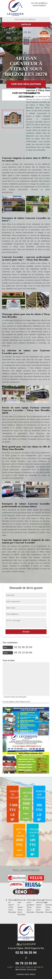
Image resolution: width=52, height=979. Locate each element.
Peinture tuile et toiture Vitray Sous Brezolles (20, 907)
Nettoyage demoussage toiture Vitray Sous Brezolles (38, 906)
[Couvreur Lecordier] (15, 8)
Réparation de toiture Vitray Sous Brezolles (10, 906)
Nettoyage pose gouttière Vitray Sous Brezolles (29, 906)
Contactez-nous (26, 974)
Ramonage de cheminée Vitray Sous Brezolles (47, 906)
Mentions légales (26, 970)
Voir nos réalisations (26, 84)
